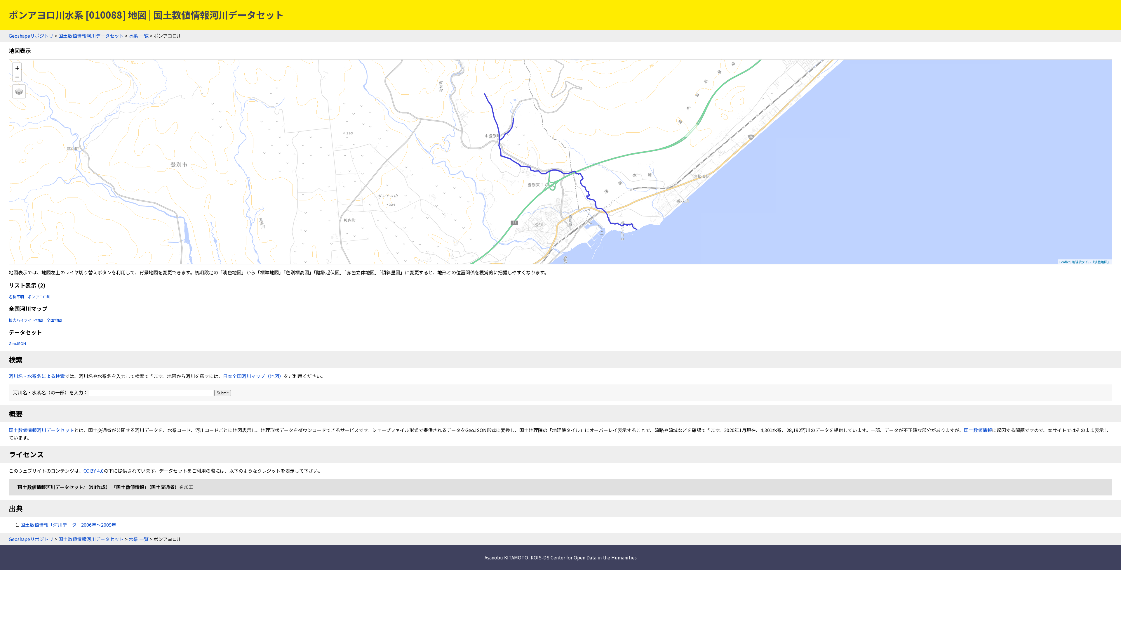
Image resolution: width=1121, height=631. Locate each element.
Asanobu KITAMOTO (506, 557)
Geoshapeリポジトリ (31, 35)
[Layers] (19, 91)
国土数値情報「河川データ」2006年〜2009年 (68, 524)
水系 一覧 (139, 35)
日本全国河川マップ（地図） (253, 375)
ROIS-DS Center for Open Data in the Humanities (584, 557)
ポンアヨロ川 (39, 296)
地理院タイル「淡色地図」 (1091, 261)
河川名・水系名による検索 (37, 375)
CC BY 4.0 (93, 470)
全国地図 (54, 320)
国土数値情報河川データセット (91, 35)
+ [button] (17, 67)
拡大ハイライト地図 (26, 320)
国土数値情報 (978, 430)
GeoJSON (17, 343)
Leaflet (1064, 261)
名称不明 (16, 296)
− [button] (17, 76)
